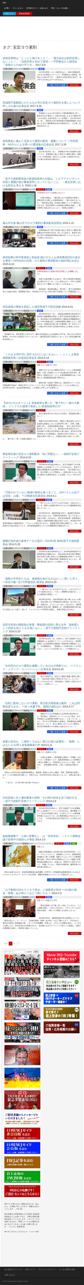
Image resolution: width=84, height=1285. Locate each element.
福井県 (33, 311)
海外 (31, 843)
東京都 (32, 268)
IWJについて (30, 1269)
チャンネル (17, 8)
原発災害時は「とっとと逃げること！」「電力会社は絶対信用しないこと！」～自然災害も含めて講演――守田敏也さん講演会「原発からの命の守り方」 (41, 61)
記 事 (6, 8)
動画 (41, 69)
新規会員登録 (24, 13)
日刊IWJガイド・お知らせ (36, 8)
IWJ (4, 3)
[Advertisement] (42, 23)
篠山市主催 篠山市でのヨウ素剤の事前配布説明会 (32, 223)
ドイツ (37, 843)
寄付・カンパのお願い (60, 8)
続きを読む (74, 85)
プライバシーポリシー (47, 1269)
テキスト (40, 189)
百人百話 (53, 365)
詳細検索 (29, 952)
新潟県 (32, 189)
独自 (74, 843)
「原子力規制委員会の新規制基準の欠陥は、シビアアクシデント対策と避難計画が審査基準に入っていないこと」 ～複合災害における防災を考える (42, 182)
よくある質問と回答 (67, 1269)
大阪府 (33, 586)
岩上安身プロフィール (13, 1269)
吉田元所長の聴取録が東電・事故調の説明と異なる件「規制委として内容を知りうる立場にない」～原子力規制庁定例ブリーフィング (41, 628)
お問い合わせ (9, 1275)
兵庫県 (33, 227)
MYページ (9, 13)
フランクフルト (47, 843)
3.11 (42, 365)
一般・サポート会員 (57, 85)
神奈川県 (34, 69)
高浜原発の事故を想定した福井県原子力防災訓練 (32, 306)
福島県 (32, 500)
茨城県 (33, 110)
